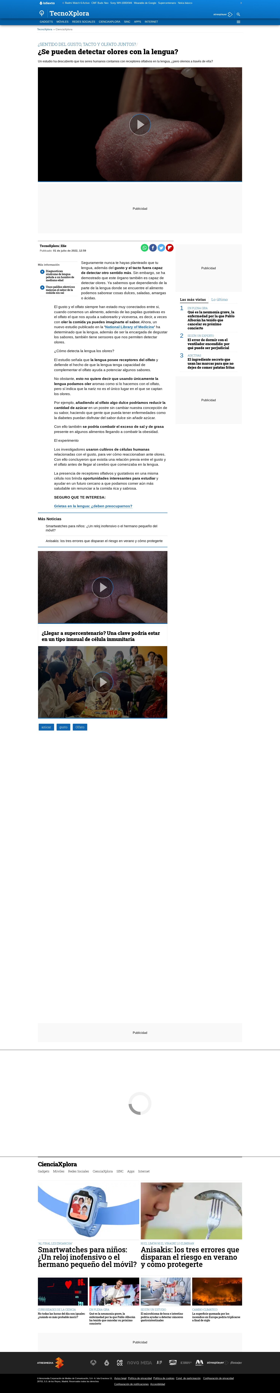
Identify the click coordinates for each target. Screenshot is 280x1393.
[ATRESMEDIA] (50, 1363)
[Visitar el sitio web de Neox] (120, 1363)
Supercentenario (167, 3)
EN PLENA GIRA (198, 308)
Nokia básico (185, 3)
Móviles (62, 21)
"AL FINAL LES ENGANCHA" (55, 1243)
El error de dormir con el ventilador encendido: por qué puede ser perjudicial (209, 344)
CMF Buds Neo (99, 3)
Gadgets (46, 21)
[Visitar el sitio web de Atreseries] (159, 1363)
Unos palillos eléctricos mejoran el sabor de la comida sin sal (60, 290)
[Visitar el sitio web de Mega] (146, 1363)
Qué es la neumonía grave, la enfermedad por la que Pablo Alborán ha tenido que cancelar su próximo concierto (211, 320)
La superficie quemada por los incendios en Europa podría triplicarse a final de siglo (216, 1317)
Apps (137, 21)
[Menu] (238, 22)
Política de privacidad (140, 1378)
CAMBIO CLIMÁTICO (205, 1309)
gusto (63, 727)
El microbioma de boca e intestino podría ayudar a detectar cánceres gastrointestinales (162, 1317)
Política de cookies (163, 1378)
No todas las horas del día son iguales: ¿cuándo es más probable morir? (61, 1315)
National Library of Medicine (129, 327)
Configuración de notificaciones (131, 1384)
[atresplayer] (222, 15)
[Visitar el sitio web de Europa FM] (186, 1363)
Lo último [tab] (219, 299)
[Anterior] (62, 3)
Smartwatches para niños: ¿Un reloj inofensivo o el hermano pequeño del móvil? (87, 1257)
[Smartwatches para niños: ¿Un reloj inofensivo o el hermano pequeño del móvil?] (88, 1211)
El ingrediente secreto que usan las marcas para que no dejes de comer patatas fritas (211, 363)
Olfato (80, 727)
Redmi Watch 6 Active (77, 3)
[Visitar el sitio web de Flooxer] (236, 1363)
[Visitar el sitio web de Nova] (133, 1363)
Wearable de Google (145, 3)
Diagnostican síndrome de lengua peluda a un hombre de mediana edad (60, 276)
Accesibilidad (157, 1384)
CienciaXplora (109, 21)
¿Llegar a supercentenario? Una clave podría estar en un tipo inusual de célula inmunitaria (101, 636)
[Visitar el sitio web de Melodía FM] (199, 1363)
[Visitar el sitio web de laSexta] (106, 1363)
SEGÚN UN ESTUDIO (153, 1309)
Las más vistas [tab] (193, 299)
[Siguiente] (240, 3)
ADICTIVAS (194, 355)
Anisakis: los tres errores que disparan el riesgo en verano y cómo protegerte (104, 541)
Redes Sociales (83, 21)
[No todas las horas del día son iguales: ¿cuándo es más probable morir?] (63, 1292)
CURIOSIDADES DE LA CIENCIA (57, 1309)
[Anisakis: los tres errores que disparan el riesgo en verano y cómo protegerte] (191, 1211)
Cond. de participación (188, 1378)
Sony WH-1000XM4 (121, 3)
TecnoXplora (44, 29)
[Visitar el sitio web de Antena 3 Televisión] (93, 1363)
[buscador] (238, 14)
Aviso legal (120, 1378)
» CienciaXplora (62, 29)
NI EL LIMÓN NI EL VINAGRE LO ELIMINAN (167, 1243)
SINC (127, 21)
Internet (151, 21)
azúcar (46, 727)
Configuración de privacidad (218, 1378)
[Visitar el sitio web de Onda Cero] (173, 1363)
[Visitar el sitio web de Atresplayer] (218, 1363)
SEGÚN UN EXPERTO (201, 336)
